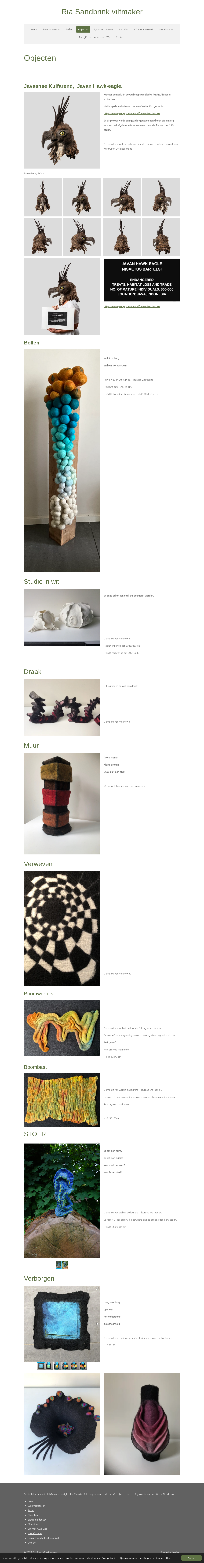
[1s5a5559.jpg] (161, 197)
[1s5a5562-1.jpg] (82, 237)
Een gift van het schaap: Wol (43, 1538)
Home (31, 1501)
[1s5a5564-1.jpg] (43, 237)
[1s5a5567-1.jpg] (121, 237)
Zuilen (31, 1510)
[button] (97, 1144)
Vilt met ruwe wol (37, 1528)
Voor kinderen (35, 1533)
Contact (32, 1542)
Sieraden (33, 1524)
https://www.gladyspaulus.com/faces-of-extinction (132, 113)
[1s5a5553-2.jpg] (82, 197)
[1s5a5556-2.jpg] (121, 197)
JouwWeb (176, 1552)
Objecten (33, 1515)
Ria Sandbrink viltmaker (102, 12)
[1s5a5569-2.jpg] (161, 237)
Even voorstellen (36, 1505)
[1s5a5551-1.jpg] (43, 197)
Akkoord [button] (191, 1557)
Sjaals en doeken (37, 1519)
